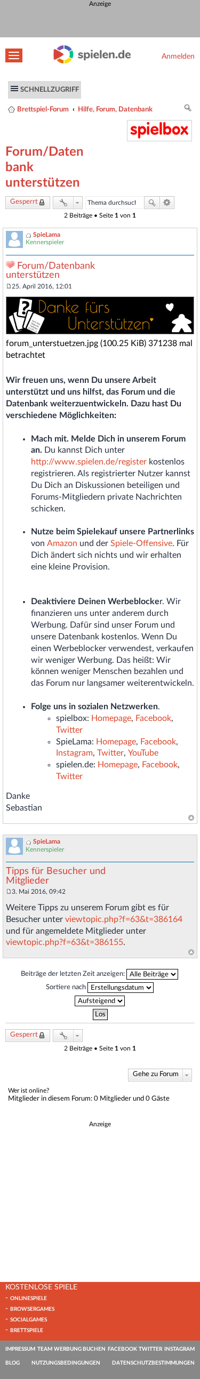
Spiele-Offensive (141, 543)
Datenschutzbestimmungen (153, 1363)
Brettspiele (26, 1330)
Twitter (69, 730)
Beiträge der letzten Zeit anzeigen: (73, 974)
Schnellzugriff (49, 89)
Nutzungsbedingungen (65, 1363)
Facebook (153, 718)
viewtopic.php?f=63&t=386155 (64, 942)
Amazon (62, 543)
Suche (152, 202)
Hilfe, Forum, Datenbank (115, 109)
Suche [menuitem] (188, 110)
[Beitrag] (9, 286)
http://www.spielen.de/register (89, 462)
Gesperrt (24, 201)
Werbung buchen (80, 1349)
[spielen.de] (92, 61)
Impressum (20, 1349)
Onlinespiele (28, 1298)
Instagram (74, 753)
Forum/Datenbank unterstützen (50, 270)
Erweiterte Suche (167, 202)
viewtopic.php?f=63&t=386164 (123, 919)
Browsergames (32, 1309)
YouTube (143, 753)
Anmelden (178, 56)
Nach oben (191, 818)
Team (44, 1349)
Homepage (111, 718)
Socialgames (28, 1319)
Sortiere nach (66, 987)
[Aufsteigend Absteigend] (100, 1001)
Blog (12, 1363)
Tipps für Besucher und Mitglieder (56, 876)
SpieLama (46, 234)
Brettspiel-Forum (43, 109)
